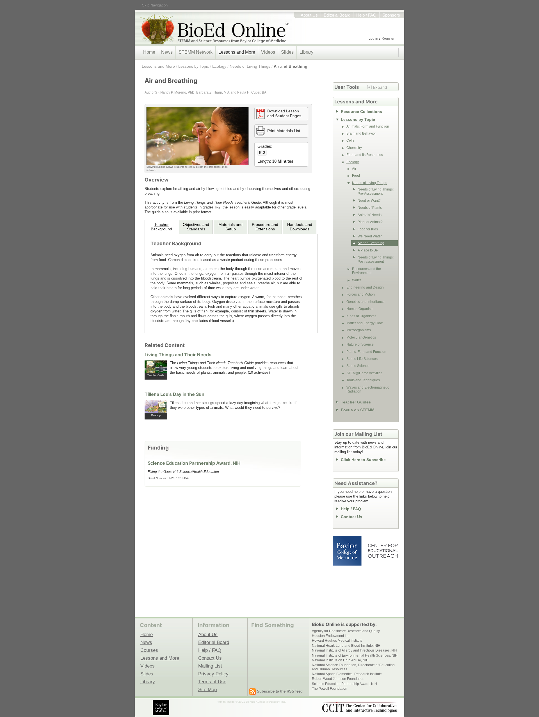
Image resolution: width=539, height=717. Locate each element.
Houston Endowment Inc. (331, 636)
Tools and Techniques (363, 380)
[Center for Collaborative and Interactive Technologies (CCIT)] (359, 707)
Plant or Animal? (370, 222)
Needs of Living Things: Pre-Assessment (376, 191)
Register (388, 38)
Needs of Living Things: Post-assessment (376, 259)
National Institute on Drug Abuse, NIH (340, 660)
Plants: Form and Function (366, 352)
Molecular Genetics (361, 337)
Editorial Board (337, 15)
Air (354, 169)
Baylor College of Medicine (347, 551)
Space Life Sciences (362, 359)
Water (356, 280)
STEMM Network (196, 52)
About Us (309, 15)
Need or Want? (369, 201)
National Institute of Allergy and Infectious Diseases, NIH (354, 650)
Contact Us (351, 516)
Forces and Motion (360, 294)
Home (149, 52)
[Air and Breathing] (197, 136)
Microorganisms (358, 330)
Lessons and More (236, 52)
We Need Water (370, 236)
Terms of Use (212, 681)
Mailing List (210, 665)
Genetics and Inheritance (365, 302)
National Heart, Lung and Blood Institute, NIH (346, 646)
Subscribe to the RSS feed (280, 691)
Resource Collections (361, 111)
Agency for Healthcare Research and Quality (346, 631)
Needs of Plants (370, 208)
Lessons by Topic (193, 66)
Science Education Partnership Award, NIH (194, 463)
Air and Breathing (290, 66)
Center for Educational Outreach (382, 551)
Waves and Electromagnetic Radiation (367, 389)
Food (356, 176)
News (167, 52)
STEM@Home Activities (364, 373)
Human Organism (359, 309)
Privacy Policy (213, 673)
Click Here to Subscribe (363, 459)
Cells (350, 140)
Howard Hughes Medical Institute (337, 641)
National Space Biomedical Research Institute (347, 674)
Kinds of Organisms (361, 316)
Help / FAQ (366, 15)
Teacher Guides (356, 402)
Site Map (207, 689)
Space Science (357, 366)
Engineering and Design (365, 287)
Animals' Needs (370, 215)
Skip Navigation (155, 5)
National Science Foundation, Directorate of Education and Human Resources (353, 667)
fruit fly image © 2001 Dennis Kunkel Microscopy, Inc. (252, 701)
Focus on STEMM (357, 410)
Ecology (219, 66)
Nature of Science (360, 344)
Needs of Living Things (250, 66)
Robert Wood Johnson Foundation (338, 679)
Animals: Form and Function (367, 126)
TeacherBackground (161, 226)
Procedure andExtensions (265, 226)
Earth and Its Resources (364, 155)
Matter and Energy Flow (364, 323)
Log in (373, 38)
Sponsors (391, 15)
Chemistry (354, 148)
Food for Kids (368, 229)
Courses (149, 650)
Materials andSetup (230, 226)
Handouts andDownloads (299, 226)
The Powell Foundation (329, 689)
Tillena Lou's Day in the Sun (174, 394)
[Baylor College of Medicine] (161, 707)
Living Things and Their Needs (178, 354)
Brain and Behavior (361, 133)
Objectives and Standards (196, 226)
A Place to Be (368, 250)
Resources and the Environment (366, 271)
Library (306, 52)
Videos (268, 52)
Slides (287, 52)
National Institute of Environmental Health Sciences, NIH (355, 655)
